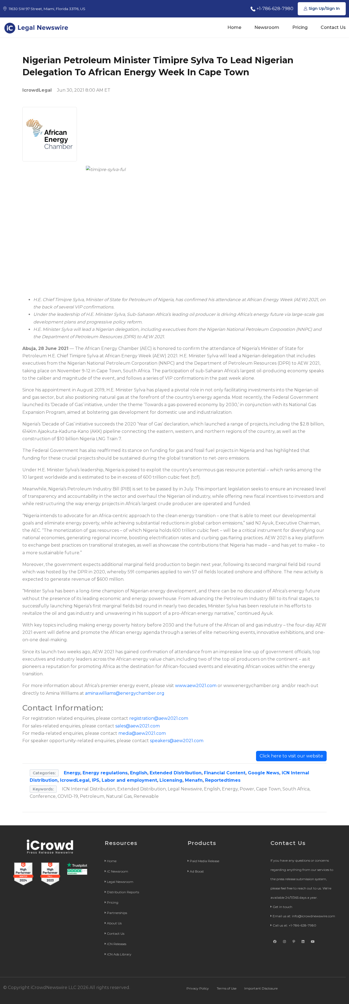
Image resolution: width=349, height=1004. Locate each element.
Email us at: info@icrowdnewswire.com (304, 916)
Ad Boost (197, 871)
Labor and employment (129, 780)
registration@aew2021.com (158, 718)
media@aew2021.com (142, 733)
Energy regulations (105, 772)
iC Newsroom (117, 871)
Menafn (194, 780)
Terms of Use (226, 988)
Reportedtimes (222, 780)
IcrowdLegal (74, 780)
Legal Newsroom (120, 882)
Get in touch (282, 907)
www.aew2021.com (195, 685)
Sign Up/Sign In (324, 8)
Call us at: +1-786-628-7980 (294, 925)
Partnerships (117, 913)
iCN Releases (116, 944)
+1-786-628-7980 (274, 8)
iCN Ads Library (119, 954)
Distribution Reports (123, 892)
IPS (95, 780)
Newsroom (266, 27)
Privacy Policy (197, 988)
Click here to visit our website (291, 756)
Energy (72, 772)
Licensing (171, 780)
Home (234, 27)
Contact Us (333, 27)
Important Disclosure (261, 988)
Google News (263, 772)
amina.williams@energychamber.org (124, 693)
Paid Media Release (204, 861)
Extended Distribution (175, 772)
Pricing (300, 27)
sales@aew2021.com (137, 726)
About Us (114, 923)
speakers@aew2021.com (176, 740)
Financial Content (224, 772)
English (138, 772)
